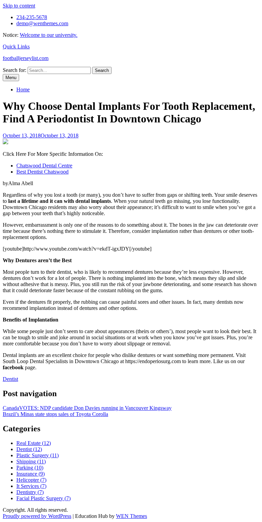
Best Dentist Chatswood (42, 172)
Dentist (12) (29, 449)
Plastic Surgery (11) (37, 455)
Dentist (10, 379)
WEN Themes (131, 516)
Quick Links (16, 46)
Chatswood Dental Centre (44, 165)
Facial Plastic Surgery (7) (43, 498)
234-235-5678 (31, 17)
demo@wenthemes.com (42, 23)
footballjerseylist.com (25, 58)
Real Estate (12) (33, 443)
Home (23, 89)
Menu (10, 77)
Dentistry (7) (30, 492)
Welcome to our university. (48, 35)
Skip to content (19, 6)
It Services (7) (31, 486)
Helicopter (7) (31, 480)
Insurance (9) (30, 474)
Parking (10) (29, 468)
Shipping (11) (31, 461)
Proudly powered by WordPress (37, 516)
